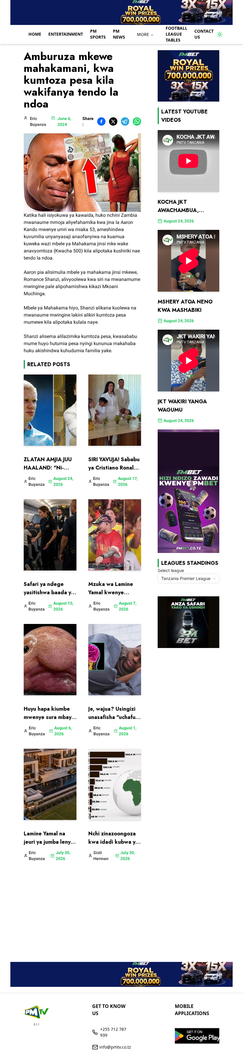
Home (34, 34)
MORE (143, 34)
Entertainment (65, 34)
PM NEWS (119, 34)
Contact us (204, 34)
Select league (171, 570)
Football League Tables (176, 34)
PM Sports (98, 34)
